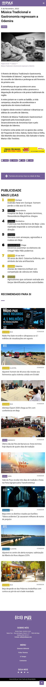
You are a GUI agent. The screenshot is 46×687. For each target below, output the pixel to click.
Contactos (23, 660)
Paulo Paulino (22, 679)
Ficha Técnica (23, 652)
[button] (43, 3)
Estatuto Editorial (23, 648)
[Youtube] (21, 672)
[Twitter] (24, 672)
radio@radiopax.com (26, 637)
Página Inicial (5, 63)
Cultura (4, 27)
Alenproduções (32, 679)
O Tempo (23, 656)
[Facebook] (18, 672)
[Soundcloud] (27, 672)
